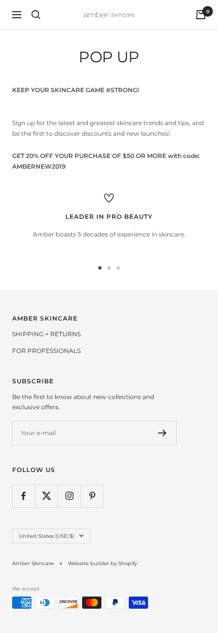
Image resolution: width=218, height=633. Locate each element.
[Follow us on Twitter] (46, 496)
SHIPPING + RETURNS (46, 334)
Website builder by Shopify (102, 563)
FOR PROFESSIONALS (46, 350)
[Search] (36, 14)
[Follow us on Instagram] (69, 496)
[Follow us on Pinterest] (92, 496)
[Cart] (201, 14)
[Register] (162, 433)
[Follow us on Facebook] (23, 496)
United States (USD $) (46, 536)
